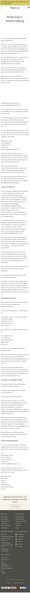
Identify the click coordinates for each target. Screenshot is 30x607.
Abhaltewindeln (20, 516)
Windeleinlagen (20, 519)
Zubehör (18, 525)
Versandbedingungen (7, 568)
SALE (17, 528)
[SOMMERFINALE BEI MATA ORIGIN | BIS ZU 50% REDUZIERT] (15, 3)
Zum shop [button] (15, 506)
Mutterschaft (4, 516)
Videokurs (3, 534)
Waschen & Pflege (21, 521)
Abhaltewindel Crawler (7, 536)
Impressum (4, 557)
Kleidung (18, 523)
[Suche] (25, 8)
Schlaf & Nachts (5, 521)
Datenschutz (4, 559)
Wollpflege (4, 528)
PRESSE (3, 572)
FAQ (2, 570)
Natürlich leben (5, 525)
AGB (2, 562)
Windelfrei (4, 523)
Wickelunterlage (5, 542)
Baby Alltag (4, 519)
